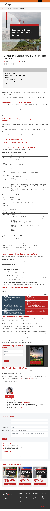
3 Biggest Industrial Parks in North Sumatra (12, 77)
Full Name (4, 419)
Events (27, 497)
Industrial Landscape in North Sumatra (12, 73)
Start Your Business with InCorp (10, 85)
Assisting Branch (5, 430)
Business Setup (20, 494)
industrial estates (38, 271)
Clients (27, 494)
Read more (20, 407)
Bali (34, 494)
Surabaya (35, 497)
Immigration (20, 501)
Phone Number (5, 427)
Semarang (35, 496)
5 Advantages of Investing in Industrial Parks (13, 79)
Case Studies (43, 498)
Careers (27, 498)
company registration (21, 378)
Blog (5, 8)
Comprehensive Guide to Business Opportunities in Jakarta (25, 480)
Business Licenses (6, 52)
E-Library (42, 494)
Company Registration (13, 52)
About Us (27, 496)
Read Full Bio (9, 396)
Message (4, 433)
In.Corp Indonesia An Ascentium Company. (9, 505)
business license (30, 378)
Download (6, 360)
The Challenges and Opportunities (11, 83)
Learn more (40, 1)
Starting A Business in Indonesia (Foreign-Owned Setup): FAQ (39, 480)
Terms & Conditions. (29, 505)
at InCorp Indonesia (25, 402)
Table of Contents (8, 69)
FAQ (42, 497)
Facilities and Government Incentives (11, 81)
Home (3, 8)
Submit (4, 438)
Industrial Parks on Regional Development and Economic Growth (16, 75)
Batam (34, 498)
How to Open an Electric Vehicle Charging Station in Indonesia (9, 480)
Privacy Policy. (24, 505)
